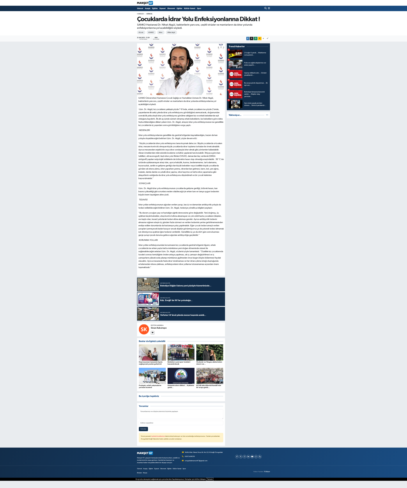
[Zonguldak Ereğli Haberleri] (145, 2)
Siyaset (162, 8)
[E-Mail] (152, 333)
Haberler (140, 14)
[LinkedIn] (248, 456)
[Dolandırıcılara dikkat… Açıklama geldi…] (181, 376)
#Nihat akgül (171, 32)
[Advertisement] (248, 135)
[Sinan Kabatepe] (144, 329)
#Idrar (160, 32)
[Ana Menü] (268, 8)
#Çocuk (141, 32)
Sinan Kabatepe (159, 328)
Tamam (210, 479)
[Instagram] (244, 456)
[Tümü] (267, 115)
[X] (241, 456)
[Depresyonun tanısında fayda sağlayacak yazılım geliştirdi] (152, 352)
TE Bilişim (267, 471)
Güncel (140, 8)
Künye (145, 473)
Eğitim (155, 8)
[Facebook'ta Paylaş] (247, 38)
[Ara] (265, 8)
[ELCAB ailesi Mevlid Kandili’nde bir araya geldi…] (209, 376)
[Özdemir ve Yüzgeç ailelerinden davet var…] (209, 352)
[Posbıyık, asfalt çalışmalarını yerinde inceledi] (152, 376)
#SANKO (151, 32)
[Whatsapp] (256, 456)
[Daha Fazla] (259, 38)
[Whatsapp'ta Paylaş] (255, 38)
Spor (199, 8)
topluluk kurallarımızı (158, 436)
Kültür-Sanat (189, 8)
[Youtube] (252, 456)
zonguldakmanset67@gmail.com (196, 460)
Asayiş (147, 8)
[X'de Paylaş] (251, 38)
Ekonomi (171, 8)
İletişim (139, 473)
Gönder (143, 429)
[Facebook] (237, 456)
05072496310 (190, 456)
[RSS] (260, 456)
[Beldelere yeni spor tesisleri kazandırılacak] (181, 352)
